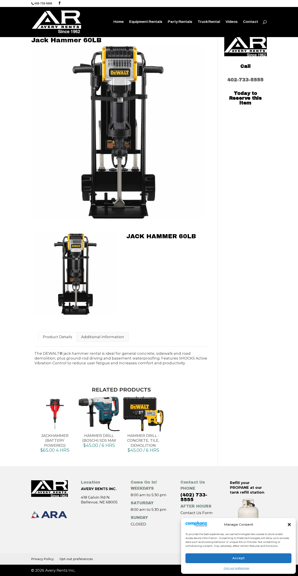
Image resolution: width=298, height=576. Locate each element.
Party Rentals (180, 22)
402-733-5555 (245, 79)
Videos (232, 22)
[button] (289, 524)
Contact (250, 22)
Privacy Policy (42, 559)
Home (118, 22)
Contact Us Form (196, 513)
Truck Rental (209, 22)
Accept (238, 558)
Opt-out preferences (236, 568)
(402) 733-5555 (193, 497)
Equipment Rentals (145, 22)
